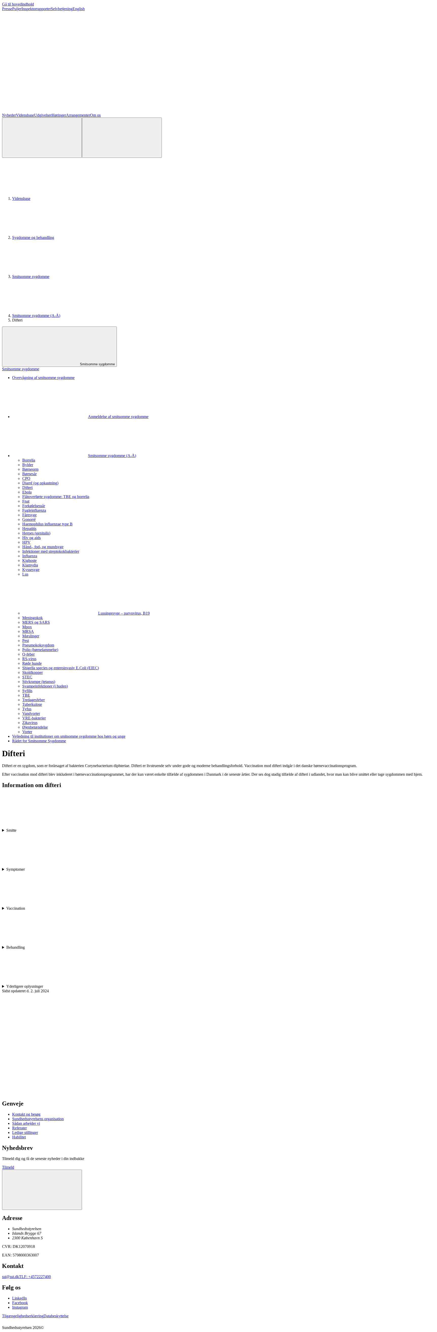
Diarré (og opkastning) (40, 483)
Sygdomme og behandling (33, 237)
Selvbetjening (62, 9)
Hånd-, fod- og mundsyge (42, 547)
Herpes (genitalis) (36, 533)
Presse (7, 9)
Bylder (27, 465)
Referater (19, 1128)
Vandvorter (31, 713)
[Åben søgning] (42, 138)
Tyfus (26, 709)
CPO (26, 478)
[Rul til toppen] (42, 1190)
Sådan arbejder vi (26, 1123)
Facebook (20, 1303)
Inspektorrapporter (36, 9)
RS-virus (29, 659)
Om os (95, 115)
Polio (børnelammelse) (40, 650)
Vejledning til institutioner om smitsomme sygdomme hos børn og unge (68, 736)
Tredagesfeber (33, 700)
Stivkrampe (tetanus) (38, 681)
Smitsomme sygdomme (30, 276)
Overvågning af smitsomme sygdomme (43, 377)
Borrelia (28, 460)
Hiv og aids (31, 538)
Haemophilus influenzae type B (47, 524)
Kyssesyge (30, 569)
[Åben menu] (122, 138)
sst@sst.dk (10, 1276)
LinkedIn (19, 1298)
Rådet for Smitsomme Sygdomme (39, 741)
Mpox (27, 627)
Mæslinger (30, 636)
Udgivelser (43, 115)
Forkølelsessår (33, 506)
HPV (26, 542)
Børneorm (30, 469)
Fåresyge (29, 515)
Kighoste (29, 560)
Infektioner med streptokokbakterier (50, 551)
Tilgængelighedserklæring (22, 1316)
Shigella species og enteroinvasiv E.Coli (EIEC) (60, 668)
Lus (25, 574)
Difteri (27, 487)
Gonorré (29, 519)
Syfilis (27, 691)
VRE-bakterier (34, 718)
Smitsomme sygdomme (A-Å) (36, 315)
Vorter (27, 732)
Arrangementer (78, 115)
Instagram (20, 1307)
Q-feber (28, 654)
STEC (27, 677)
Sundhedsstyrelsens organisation (38, 1119)
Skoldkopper (32, 672)
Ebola (27, 492)
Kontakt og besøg (26, 1114)
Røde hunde (32, 663)
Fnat (25, 501)
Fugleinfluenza (34, 510)
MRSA (28, 631)
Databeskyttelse (56, 1316)
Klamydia (30, 565)
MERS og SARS (36, 622)
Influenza (29, 556)
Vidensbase (25, 115)
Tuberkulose (32, 704)
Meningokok (32, 618)
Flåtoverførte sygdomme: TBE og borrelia (55, 496)
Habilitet (19, 1137)
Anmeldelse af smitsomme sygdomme (118, 416)
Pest (25, 640)
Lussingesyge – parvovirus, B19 (124, 613)
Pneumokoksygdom (38, 645)
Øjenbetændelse (35, 727)
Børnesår (29, 474)
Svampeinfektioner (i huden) (45, 686)
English (79, 9)
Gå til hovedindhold (18, 4)
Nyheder (9, 115)
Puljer (16, 9)
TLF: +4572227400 (35, 1276)
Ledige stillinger (25, 1132)
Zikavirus (29, 722)
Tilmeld (8, 1167)
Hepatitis (29, 528)
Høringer (59, 115)
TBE (26, 695)
